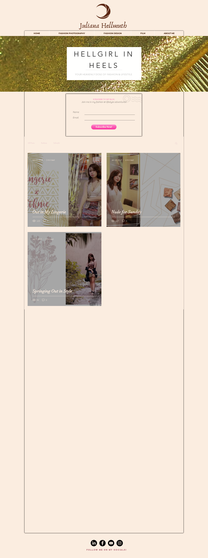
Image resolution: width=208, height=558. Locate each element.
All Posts (31, 143)
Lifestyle (56, 143)
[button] (176, 143)
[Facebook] (102, 543)
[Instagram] (120, 543)
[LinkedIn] (94, 543)
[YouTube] (111, 543)
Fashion (44, 143)
